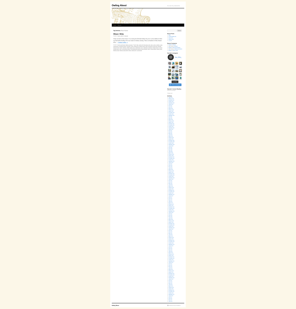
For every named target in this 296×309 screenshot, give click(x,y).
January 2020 (171, 155)
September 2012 (171, 277)
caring (154, 45)
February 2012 (171, 287)
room (120, 49)
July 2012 (170, 280)
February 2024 (171, 98)
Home (114, 25)
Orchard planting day (172, 36)
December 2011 (171, 290)
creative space (142, 46)
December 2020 (171, 140)
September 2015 (171, 227)
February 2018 (171, 187)
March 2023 (171, 108)
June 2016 (170, 215)
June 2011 (170, 298)
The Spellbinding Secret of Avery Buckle (138, 49)
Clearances (115, 46)
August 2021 (171, 129)
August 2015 (171, 229)
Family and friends (121, 45)
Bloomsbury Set (146, 45)
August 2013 (171, 262)
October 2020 (171, 143)
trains (149, 49)
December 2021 (171, 123)
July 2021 (170, 130)
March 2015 (171, 236)
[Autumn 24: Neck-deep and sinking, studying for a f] (173, 67)
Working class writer (124, 50)
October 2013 (171, 259)
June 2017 (170, 198)
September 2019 (171, 161)
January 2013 (171, 272)
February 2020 (171, 154)
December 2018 (171, 173)
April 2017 (171, 201)
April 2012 (171, 284)
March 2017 (171, 202)
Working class (116, 50)
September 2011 (171, 294)
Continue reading (123, 42)
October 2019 (171, 159)
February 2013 (171, 270)
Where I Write (118, 34)
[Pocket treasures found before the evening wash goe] (176, 63)
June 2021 (170, 132)
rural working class (126, 49)
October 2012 (171, 276)
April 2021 (171, 134)
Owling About (119, 5)
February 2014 (171, 254)
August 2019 (171, 162)
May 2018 (170, 183)
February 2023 (171, 109)
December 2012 (171, 273)
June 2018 (170, 182)
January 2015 (171, 238)
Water (170, 35)
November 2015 (171, 225)
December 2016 (171, 206)
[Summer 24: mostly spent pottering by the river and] (173, 77)
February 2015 (171, 237)
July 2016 (170, 213)
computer (128, 46)
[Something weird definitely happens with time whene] (180, 77)
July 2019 (170, 163)
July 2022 (170, 116)
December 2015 (171, 223)
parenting (150, 47)
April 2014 (171, 251)
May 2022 (170, 118)
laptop (121, 47)
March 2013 (171, 269)
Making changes (129, 45)
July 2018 (170, 180)
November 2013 (171, 258)
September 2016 (171, 211)
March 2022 (171, 119)
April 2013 (171, 268)
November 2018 (171, 175)
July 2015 (170, 230)
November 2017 (171, 191)
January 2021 (171, 139)
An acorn (170, 40)
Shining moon (171, 39)
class (161, 45)
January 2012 (171, 288)
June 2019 (170, 165)
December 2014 (171, 240)
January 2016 (171, 222)
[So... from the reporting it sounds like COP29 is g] (169, 67)
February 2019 (171, 170)
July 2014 (170, 247)
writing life (134, 50)
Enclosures (150, 46)
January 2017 (171, 205)
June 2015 (170, 231)
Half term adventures (176, 47)
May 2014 (170, 249)
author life (141, 45)
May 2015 (170, 233)
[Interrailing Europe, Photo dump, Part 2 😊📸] (176, 74)
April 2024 (171, 97)
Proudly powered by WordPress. (175, 305)
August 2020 (171, 145)
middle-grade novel (131, 47)
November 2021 (171, 125)
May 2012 (170, 283)
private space (116, 49)
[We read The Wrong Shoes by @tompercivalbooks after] (173, 63)
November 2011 (171, 291)
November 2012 (171, 274)
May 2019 (170, 166)
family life (155, 46)
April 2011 (171, 301)
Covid (132, 46)
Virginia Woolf (153, 49)
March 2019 (171, 169)
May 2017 (170, 200)
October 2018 (171, 176)
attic (137, 45)
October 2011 (171, 293)
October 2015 (171, 226)
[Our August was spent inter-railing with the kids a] (169, 77)
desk (147, 46)
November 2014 (171, 241)
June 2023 (170, 107)
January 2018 (171, 188)
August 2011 (171, 295)
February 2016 (171, 220)
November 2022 (171, 112)
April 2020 (171, 151)
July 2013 (170, 263)
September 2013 (171, 261)
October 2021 (171, 126)
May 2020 (170, 150)
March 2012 (171, 286)
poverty (160, 47)
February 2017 (171, 204)
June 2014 (170, 248)
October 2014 (171, 243)
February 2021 (171, 137)
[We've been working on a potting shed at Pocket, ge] (169, 70)
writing (129, 50)
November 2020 (171, 141)
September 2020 (171, 144)
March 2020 (171, 152)
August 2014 (171, 245)
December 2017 (171, 190)
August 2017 (171, 195)
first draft (159, 46)
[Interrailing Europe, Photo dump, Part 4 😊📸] (169, 74)
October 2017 (171, 193)
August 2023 (171, 104)
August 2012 (171, 279)
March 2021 (171, 136)
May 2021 (170, 133)
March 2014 (171, 252)
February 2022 (171, 120)
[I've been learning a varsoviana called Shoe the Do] (180, 70)
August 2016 (171, 212)
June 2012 (170, 281)
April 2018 (171, 184)
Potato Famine (156, 47)
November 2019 (171, 158)
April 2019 (171, 168)
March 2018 (171, 186)
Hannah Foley (116, 47)
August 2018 (171, 179)
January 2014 (171, 255)
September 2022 (171, 115)
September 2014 (171, 244)
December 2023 (171, 100)
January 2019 (171, 172)
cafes (152, 45)
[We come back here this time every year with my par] (176, 67)
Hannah (126, 36)
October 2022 (171, 114)
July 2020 (170, 147)
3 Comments (139, 50)
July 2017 (170, 197)
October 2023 (171, 101)
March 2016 (171, 219)
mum (142, 47)
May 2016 (170, 216)
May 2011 (170, 299)
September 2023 (171, 102)
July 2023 (170, 105)
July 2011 (170, 297)
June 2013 (170, 265)
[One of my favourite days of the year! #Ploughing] (176, 70)
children (158, 45)
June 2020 (170, 148)
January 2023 (171, 111)
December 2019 (171, 157)
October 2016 (171, 209)
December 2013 (171, 256)
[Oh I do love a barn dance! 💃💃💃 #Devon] (176, 77)
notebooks (145, 47)
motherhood (137, 47)
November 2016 (171, 208)
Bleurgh (174, 44)
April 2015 (171, 234)
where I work (159, 49)
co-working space (122, 46)
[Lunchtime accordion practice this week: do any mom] (180, 63)
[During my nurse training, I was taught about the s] (180, 67)
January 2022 (171, 122)
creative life (136, 46)
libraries (124, 47)
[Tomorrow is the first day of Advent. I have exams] (169, 63)
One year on (171, 37)
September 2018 (171, 177)
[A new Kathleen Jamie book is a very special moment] (173, 70)
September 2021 (171, 127)
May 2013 (170, 266)
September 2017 (171, 194)
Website (119, 25)
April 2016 (171, 218)
